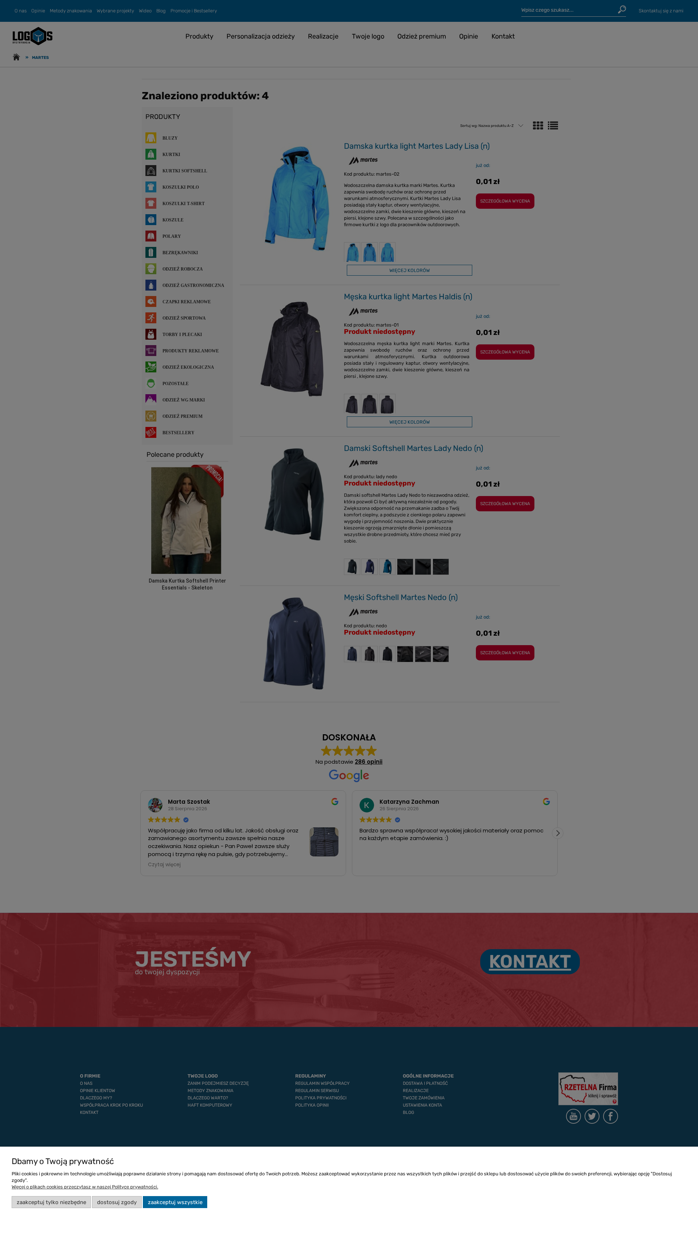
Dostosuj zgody (117, 1202)
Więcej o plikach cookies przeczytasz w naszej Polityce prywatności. (85, 1187)
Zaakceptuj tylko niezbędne (51, 1202)
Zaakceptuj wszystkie (175, 1202)
